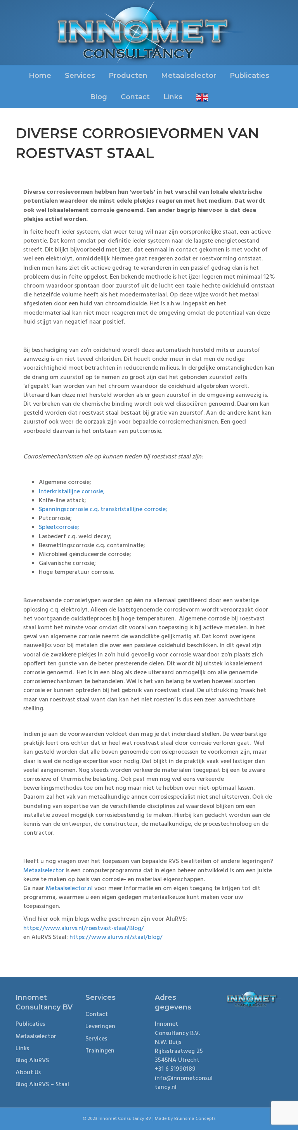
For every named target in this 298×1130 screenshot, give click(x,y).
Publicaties (249, 75)
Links (172, 97)
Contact (135, 97)
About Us (28, 1073)
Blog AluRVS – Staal (42, 1085)
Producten (128, 75)
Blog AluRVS (32, 1061)
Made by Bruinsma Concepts (185, 1119)
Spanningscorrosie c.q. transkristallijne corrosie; (103, 510)
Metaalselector (188, 75)
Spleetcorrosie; (59, 527)
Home (40, 75)
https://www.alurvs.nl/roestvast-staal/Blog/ (83, 928)
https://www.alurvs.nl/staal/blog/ (116, 937)
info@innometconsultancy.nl (184, 1082)
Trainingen (99, 1051)
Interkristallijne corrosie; (71, 492)
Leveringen (100, 1026)
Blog (98, 97)
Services (80, 75)
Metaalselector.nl (69, 889)
